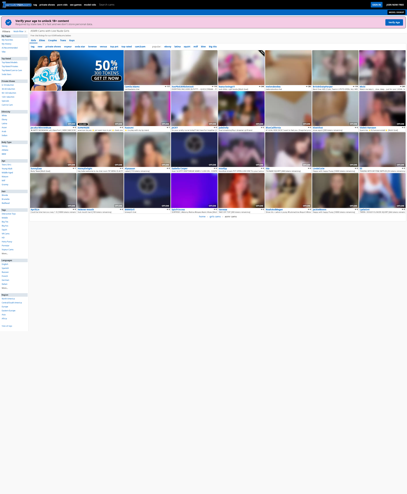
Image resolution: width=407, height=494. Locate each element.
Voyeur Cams (8, 249)
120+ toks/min (8, 97)
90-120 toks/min (9, 93)
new (40, 46)
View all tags (7, 326)
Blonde (5, 195)
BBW (4, 154)
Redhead (6, 203)
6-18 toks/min (8, 85)
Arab (4, 131)
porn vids (62, 4)
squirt (187, 46)
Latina (4, 123)
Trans (63, 40)
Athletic (5, 150)
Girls (33, 40)
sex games (76, 4)
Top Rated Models (9, 62)
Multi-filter (19, 31)
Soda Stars (6, 74)
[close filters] (25, 31)
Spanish (5, 268)
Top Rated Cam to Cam (12, 70)
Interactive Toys (9, 213)
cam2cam (140, 46)
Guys (72, 40)
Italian (4, 284)
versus (103, 46)
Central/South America (12, 302)
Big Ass (5, 225)
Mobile (5, 217)
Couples (52, 40)
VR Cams (6, 233)
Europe (5, 306)
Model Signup (396, 12)
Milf (3, 180)
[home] (17, 4)
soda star (80, 46)
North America (8, 298)
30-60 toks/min (8, 89)
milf (195, 46)
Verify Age (394, 22)
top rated (126, 46)
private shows (47, 4)
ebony (167, 46)
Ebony (4, 119)
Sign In (376, 4)
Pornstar (5, 245)
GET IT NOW (106, 78)
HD (3, 237)
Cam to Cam (7, 105)
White (4, 115)
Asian (4, 127)
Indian (4, 135)
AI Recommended (9, 47)
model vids (90, 4)
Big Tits (5, 221)
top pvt (114, 46)
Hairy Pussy (7, 241)
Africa (4, 318)
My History (6, 43)
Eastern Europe (8, 310)
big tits (213, 46)
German (5, 280)
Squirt (4, 229)
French (5, 276)
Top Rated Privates (10, 66)
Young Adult (7, 168)
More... (5, 253)
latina (177, 46)
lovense (92, 46)
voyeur (68, 46)
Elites (42, 40)
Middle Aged (7, 172)
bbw (203, 46)
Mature (5, 176)
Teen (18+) (6, 164)
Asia (4, 314)
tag (35, 4)
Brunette (6, 199)
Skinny (4, 146)
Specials (5, 101)
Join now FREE (395, 4)
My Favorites (7, 39)
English (5, 264)
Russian (5, 272)
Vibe (4, 51)
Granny (5, 184)
